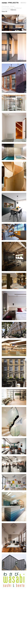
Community (5, 6)
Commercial (6, 10)
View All (4, 11)
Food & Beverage (7, 8)
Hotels (12, 6)
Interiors (13, 10)
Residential (17, 8)
